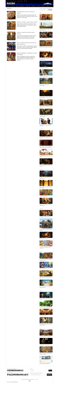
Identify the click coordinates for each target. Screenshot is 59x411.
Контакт (37, 379)
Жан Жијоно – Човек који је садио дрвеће (46, 307)
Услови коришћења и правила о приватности (27, 379)
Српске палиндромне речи (43, 196)
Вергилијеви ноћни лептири (44, 238)
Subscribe (49, 374)
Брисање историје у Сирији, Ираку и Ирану (27, 22)
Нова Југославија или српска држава (45, 336)
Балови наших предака (43, 315)
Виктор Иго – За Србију (43, 38)
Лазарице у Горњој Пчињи (43, 76)
